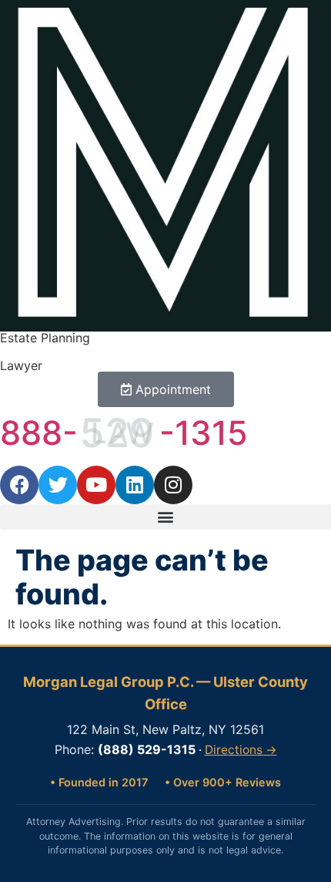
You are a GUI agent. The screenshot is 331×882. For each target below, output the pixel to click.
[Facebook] (19, 485)
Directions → (241, 749)
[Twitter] (57, 485)
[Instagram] (173, 485)
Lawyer (21, 365)
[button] (165, 517)
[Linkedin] (134, 485)
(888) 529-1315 (147, 749)
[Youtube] (96, 485)
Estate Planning (45, 337)
